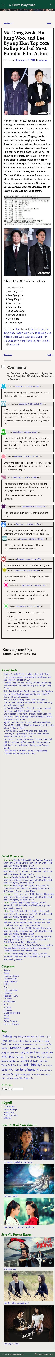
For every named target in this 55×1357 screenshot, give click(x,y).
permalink (14, 344)
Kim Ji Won (44, 1044)
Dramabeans (9, 1106)
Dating (6, 1036)
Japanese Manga (11, 996)
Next (50, 23)
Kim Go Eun (34, 1044)
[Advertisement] (22, 806)
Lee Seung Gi (19, 1057)
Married (41, 1056)
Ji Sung (9, 1044)
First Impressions (11, 990)
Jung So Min (25, 1044)
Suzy (14, 1074)
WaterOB (7, 1118)
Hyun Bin (6, 1040)
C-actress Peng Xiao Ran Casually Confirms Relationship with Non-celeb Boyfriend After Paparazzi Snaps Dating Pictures (27, 686)
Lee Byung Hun (39, 336)
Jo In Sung (40, 332)
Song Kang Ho (28, 340)
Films (17, 329)
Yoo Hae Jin (43, 340)
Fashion (7, 984)
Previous (6, 23)
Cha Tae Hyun (37, 329)
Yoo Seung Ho (16, 1078)
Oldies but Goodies (12, 1013)
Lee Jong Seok (27, 1052)
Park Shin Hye (32, 1065)
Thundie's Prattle (11, 1115)
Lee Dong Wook (13, 1053)
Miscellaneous (10, 1001)
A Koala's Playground (22, 5)
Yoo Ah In (36, 1075)
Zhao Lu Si (28, 1078)
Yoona (42, 1075)
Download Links (10, 979)
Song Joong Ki (29, 1069)
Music (6, 1004)
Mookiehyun (9, 1112)
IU (14, 1041)
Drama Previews (10, 982)
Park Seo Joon (15, 1065)
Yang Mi (30, 1075)
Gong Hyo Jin (19, 1037)
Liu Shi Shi (31, 1057)
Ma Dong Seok (11, 340)
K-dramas (8, 999)
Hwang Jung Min (24, 332)
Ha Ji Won (39, 1037)
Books (6, 973)
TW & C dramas (11, 1021)
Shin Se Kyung (47, 1065)
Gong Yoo (29, 1037)
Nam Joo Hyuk (18, 1061)
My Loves (8, 1010)
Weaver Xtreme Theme (45, 1354)
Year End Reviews (11, 1024)
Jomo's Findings (10, 1109)
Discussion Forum (11, 976)
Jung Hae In (17, 1044)
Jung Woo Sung (21, 336)
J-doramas (8, 993)
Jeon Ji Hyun (35, 1041)
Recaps (6, 1016)
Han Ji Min (47, 1037)
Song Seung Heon (46, 1070)
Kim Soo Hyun (20, 1048)
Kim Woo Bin (35, 1048)
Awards (7, 970)
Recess (6, 1018)
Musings (7, 1007)
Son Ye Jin (5, 1074)
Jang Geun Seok (22, 1041)
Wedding (22, 1074)
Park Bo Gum (31, 1061)
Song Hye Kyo (10, 1069)
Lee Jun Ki (42, 1052)
